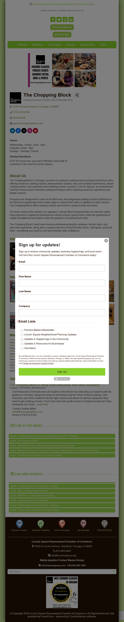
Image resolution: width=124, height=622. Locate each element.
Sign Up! (62, 371)
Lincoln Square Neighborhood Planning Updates (50, 334)
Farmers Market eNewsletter (39, 330)
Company (24, 306)
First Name (25, 276)
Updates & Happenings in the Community (46, 339)
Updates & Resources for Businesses (44, 343)
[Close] (106, 240)
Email (22, 262)
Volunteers (30, 348)
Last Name (25, 291)
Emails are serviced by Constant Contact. (38, 363)
